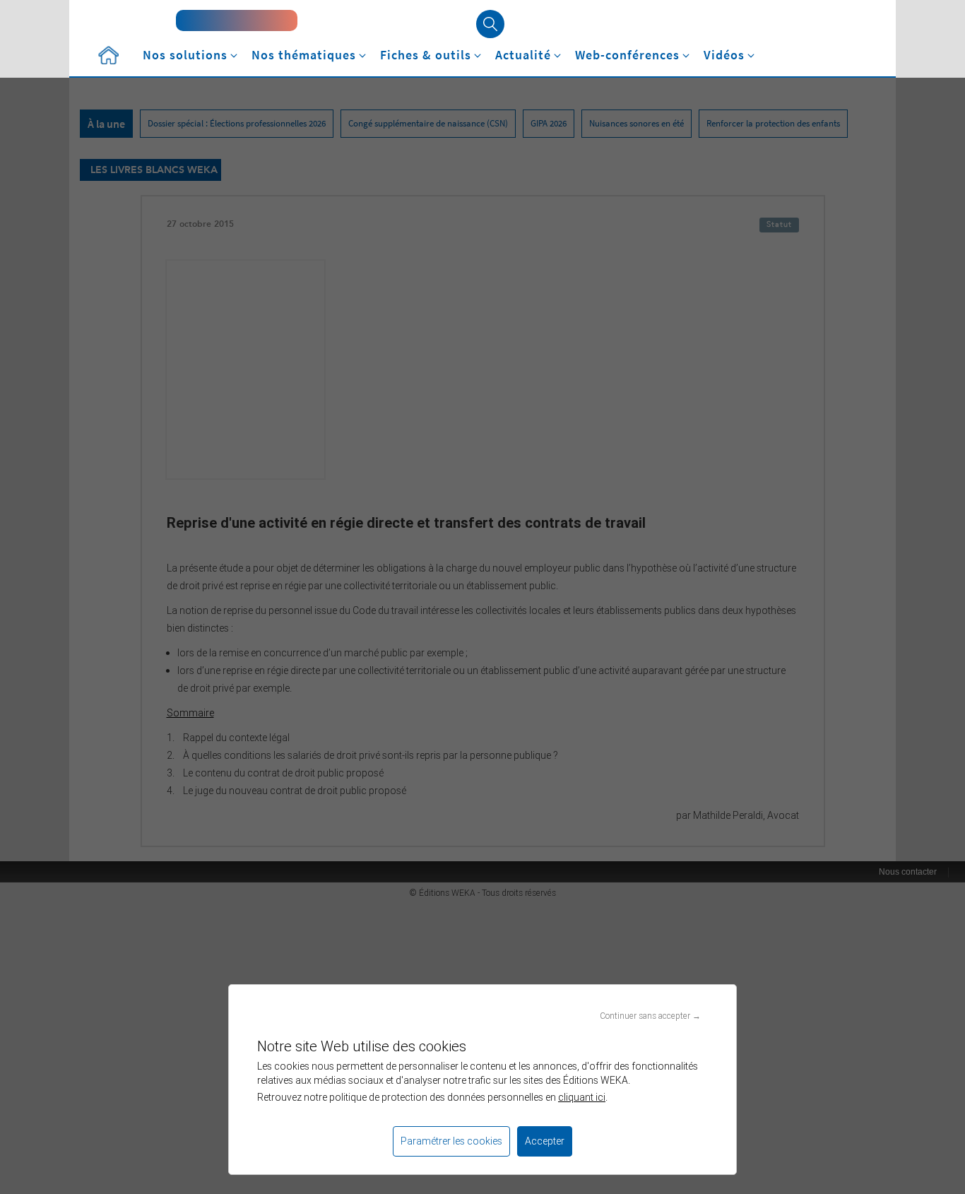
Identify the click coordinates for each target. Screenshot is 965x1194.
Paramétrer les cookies (451, 1141)
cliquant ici (581, 1097)
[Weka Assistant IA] (236, 20)
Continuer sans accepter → (650, 1015)
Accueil (108, 55)
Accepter (544, 1141)
